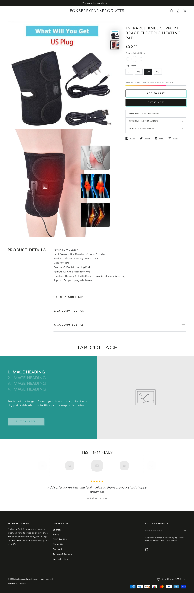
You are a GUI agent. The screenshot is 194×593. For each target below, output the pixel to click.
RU (157, 71)
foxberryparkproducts (25, 579)
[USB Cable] (140, 59)
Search (57, 529)
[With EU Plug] (128, 59)
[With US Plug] (134, 59)
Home (56, 534)
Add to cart (156, 93)
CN (148, 71)
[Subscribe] (185, 530)
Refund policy (60, 559)
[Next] (150, 465)
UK (129, 71)
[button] (171, 11)
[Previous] (43, 465)
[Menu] (9, 11)
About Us (58, 544)
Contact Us (59, 549)
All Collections (61, 539)
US (138, 71)
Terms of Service (62, 554)
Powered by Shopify (17, 583)
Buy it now (156, 102)
